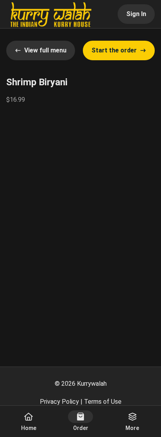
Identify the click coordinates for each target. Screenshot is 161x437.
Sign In (136, 14)
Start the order (114, 50)
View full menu (45, 50)
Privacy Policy (59, 401)
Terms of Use (103, 401)
